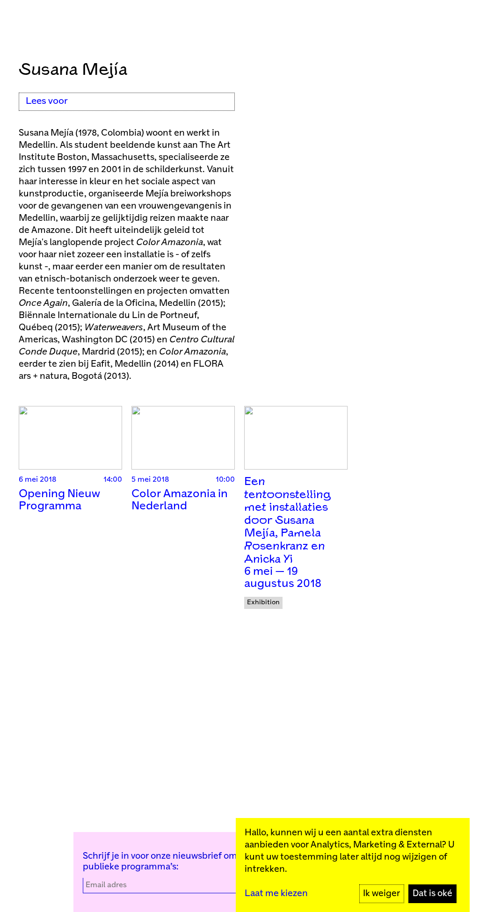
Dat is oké (432, 893)
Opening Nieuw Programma (59, 500)
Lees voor (47, 101)
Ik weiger (381, 893)
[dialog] (353, 865)
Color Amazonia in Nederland (179, 500)
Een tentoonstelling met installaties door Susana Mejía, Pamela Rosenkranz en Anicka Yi (287, 521)
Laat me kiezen (276, 893)
